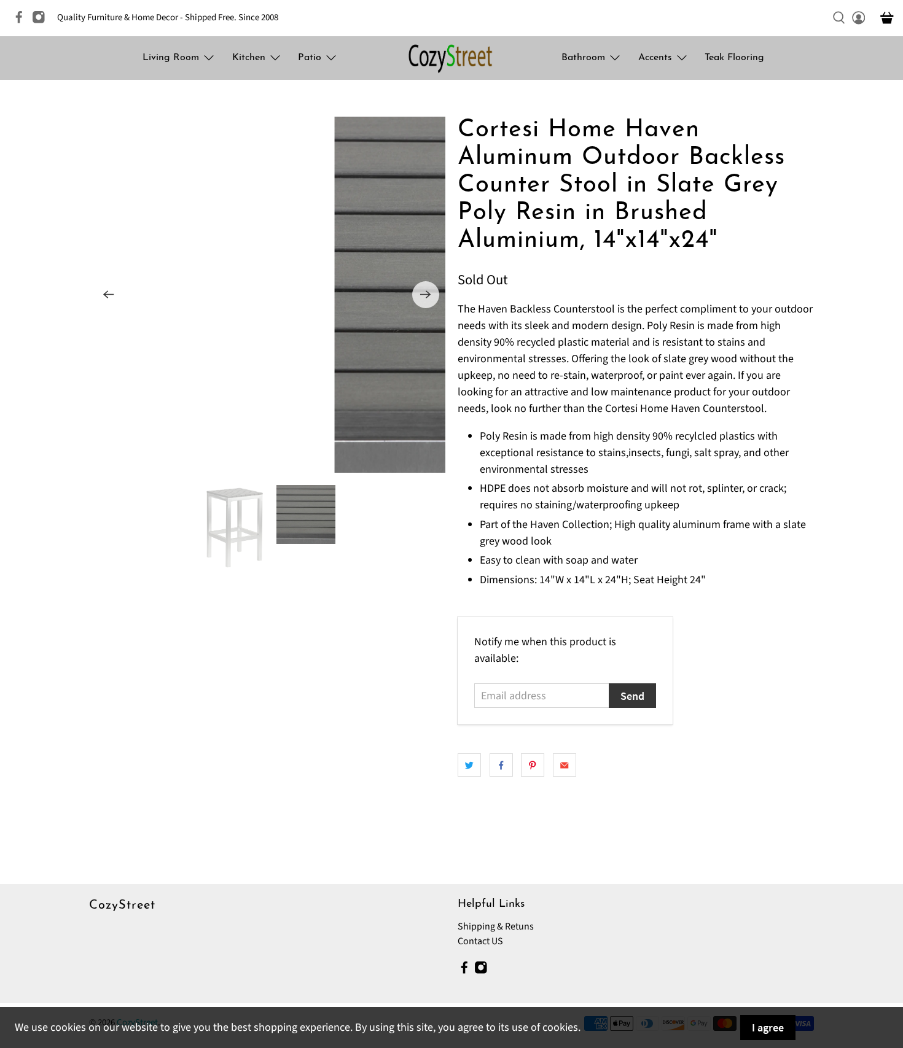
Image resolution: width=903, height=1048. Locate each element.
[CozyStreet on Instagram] (42, 21)
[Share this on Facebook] (501, 765)
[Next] (425, 294)
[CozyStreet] (451, 58)
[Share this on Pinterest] (532, 765)
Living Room (171, 58)
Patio (309, 58)
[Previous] (108, 294)
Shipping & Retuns (496, 926)
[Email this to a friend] (564, 765)
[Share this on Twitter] (469, 765)
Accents (655, 58)
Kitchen (248, 58)
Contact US (480, 941)
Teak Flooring (734, 58)
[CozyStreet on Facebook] (22, 21)
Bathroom (583, 58)
